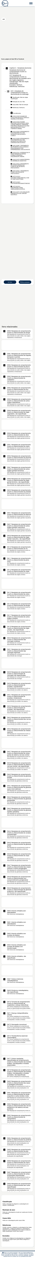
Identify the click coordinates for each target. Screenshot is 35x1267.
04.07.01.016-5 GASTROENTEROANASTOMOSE (20, 182)
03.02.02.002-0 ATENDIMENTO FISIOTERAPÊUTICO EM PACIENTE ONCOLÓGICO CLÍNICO (20, 133)
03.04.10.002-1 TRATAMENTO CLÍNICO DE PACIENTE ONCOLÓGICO (20, 172)
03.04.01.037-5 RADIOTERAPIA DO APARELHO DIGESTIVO (20, 160)
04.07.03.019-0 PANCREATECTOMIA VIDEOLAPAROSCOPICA (18, 188)
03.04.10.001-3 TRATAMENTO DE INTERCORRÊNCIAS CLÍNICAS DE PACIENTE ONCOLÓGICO (20, 166)
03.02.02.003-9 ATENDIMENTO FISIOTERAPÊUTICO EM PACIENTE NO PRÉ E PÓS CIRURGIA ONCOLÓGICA (20, 140)
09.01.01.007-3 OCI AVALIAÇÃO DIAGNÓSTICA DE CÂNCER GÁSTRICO (20, 193)
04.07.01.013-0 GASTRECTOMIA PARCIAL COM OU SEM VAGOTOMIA (20, 178)
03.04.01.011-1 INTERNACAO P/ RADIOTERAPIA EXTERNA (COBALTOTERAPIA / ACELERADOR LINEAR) (20, 154)
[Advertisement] (17, 39)
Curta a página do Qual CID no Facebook (12, 59)
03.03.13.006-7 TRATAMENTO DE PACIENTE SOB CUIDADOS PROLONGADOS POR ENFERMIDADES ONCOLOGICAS (20, 147)
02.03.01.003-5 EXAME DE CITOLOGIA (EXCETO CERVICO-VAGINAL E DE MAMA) (20, 118)
